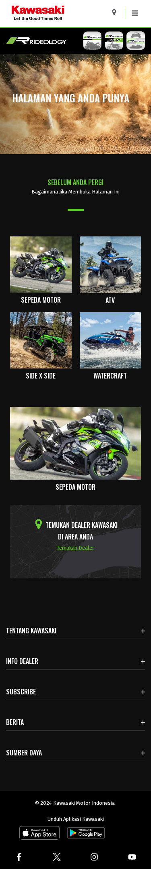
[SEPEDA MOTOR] (41, 263)
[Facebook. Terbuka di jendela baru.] (19, 857)
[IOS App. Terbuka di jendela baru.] (39, 834)
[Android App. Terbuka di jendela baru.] (84, 834)
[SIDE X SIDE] (41, 339)
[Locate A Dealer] (117, 12)
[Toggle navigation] (135, 13)
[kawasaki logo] (59, 13)
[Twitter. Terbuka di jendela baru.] (57, 857)
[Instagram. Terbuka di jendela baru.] (95, 857)
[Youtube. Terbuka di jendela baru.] (132, 857)
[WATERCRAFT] (110, 339)
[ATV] (110, 263)
